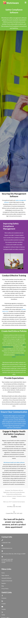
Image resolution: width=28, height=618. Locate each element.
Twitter (3, 614)
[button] (25, 2)
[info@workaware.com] (3, 545)
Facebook (4, 598)
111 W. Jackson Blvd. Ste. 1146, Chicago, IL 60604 (13, 553)
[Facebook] (3, 595)
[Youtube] (3, 606)
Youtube (4, 609)
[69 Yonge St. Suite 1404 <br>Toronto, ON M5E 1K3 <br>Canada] (3, 556)
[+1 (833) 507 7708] (3, 540)
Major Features (5, 575)
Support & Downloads (7, 580)
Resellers (4, 583)
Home (3, 572)
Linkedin (4, 603)
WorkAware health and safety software (14, 462)
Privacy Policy (5, 588)
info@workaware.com (7, 548)
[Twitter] (3, 612)
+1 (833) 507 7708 (6, 542)
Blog (3, 586)
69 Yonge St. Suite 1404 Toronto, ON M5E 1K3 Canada (7, 561)
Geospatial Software (6, 578)
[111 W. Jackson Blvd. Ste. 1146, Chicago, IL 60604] (3, 551)
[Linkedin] (3, 601)
